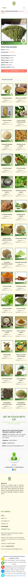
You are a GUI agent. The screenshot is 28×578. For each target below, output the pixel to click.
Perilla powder (7, 354)
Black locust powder (21, 98)
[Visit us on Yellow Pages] (2, 559)
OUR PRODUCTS (5, 521)
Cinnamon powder (21, 286)
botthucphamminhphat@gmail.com (15, 445)
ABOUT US (4, 518)
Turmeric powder (7, 286)
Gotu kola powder (7, 308)
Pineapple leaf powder (21, 262)
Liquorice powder (7, 120)
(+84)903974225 (9, 467)
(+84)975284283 (14, 71)
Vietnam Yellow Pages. (21, 575)
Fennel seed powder (7, 378)
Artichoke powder (7, 98)
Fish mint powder (7, 168)
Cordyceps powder (7, 214)
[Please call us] (2, 567)
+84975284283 (13, 440)
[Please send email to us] (2, 575)
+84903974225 (11, 443)
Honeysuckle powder (21, 238)
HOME (4, 8)
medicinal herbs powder (11, 11)
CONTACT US (4, 523)
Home (2, 11)
